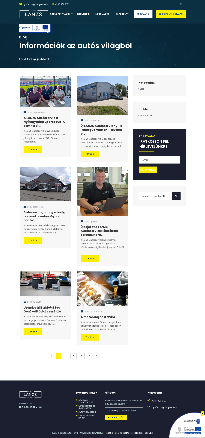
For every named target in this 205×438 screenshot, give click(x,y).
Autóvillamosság (87, 412)
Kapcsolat (122, 13)
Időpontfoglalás (172, 13)
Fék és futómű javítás (86, 417)
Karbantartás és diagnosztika (86, 407)
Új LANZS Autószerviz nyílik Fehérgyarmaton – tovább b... (101, 130)
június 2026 (146, 115)
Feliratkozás (116, 417)
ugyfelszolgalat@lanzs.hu (36, 4)
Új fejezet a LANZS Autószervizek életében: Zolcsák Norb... (99, 231)
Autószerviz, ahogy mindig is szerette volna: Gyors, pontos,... (44, 216)
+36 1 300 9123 (62, 4)
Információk (102, 13)
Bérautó (144, 13)
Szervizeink (83, 13)
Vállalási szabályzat (144, 432)
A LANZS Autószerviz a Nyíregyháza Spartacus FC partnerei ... (45, 122)
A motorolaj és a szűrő (98, 317)
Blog (142, 89)
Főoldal (23, 59)
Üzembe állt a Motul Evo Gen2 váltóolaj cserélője (42, 309)
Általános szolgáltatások (85, 401)
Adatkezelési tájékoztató (119, 432)
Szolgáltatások (60, 13)
